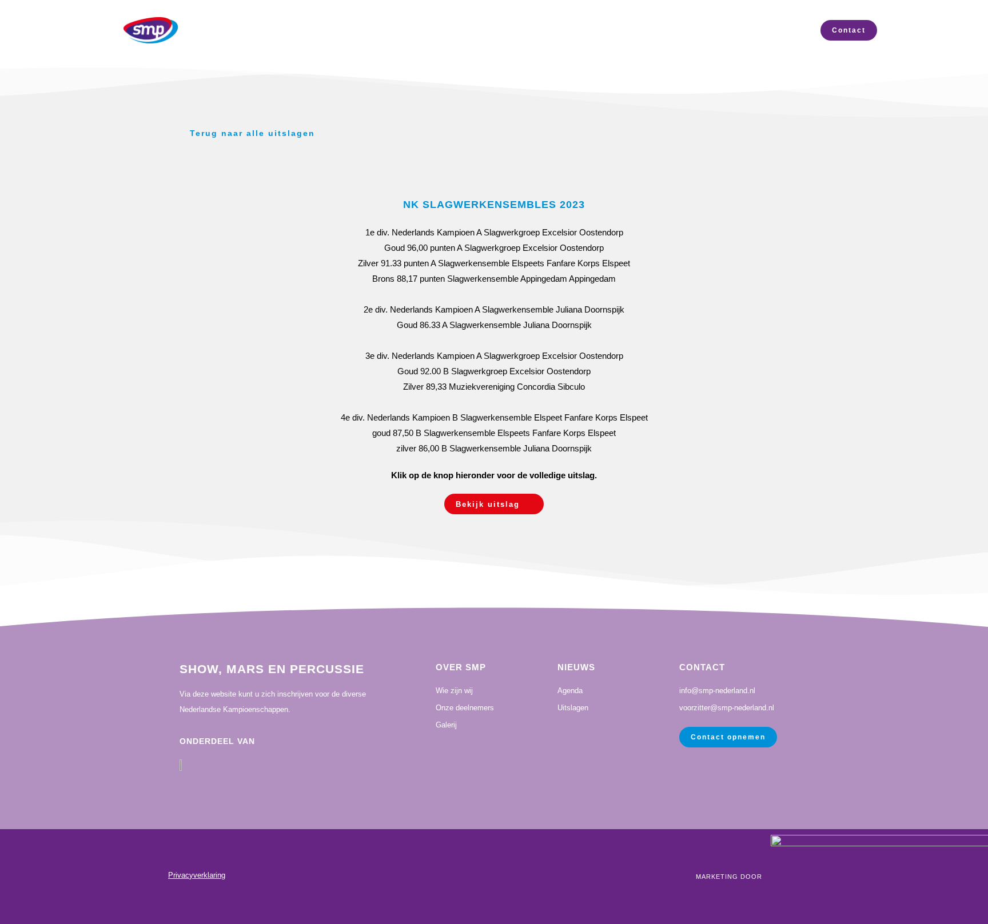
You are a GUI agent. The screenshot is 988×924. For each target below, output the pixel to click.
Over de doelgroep (744, 30)
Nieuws (374, 30)
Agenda (539, 30)
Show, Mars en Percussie (272, 668)
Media (462, 30)
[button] (494, 504)
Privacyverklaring (196, 875)
